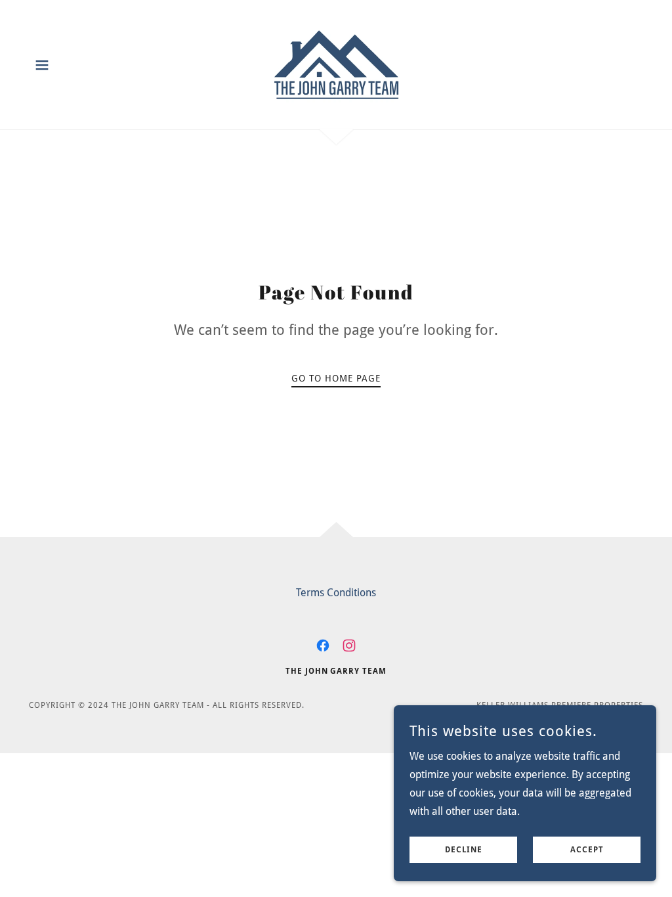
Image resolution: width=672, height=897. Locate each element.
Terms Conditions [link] (336, 592)
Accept (587, 849)
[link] (336, 64)
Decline (463, 849)
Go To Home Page (336, 378)
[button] (42, 65)
